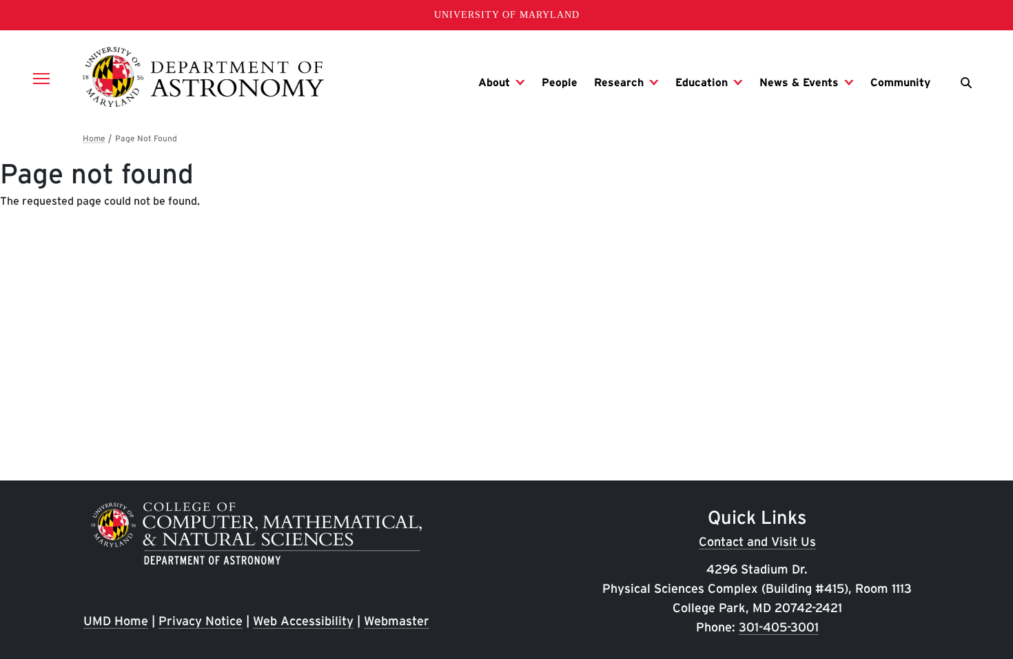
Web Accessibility (303, 621)
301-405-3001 (779, 627)
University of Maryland (507, 15)
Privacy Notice (200, 621)
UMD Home (115, 621)
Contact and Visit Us (757, 541)
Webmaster (396, 621)
